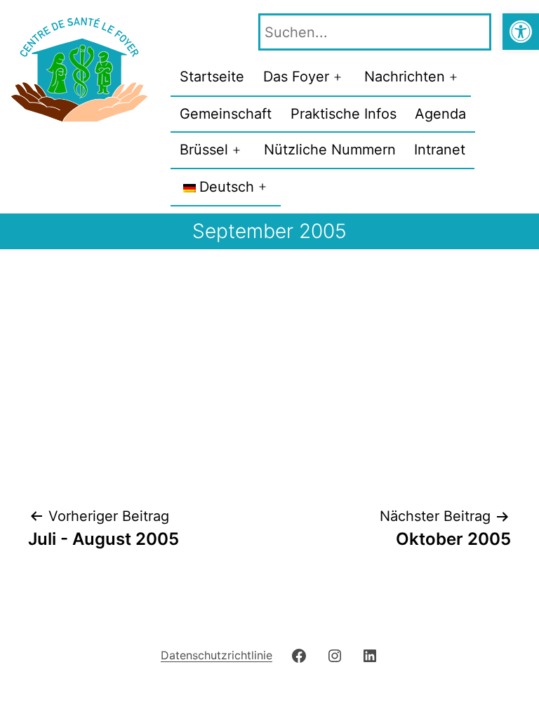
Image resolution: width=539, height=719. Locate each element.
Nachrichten (404, 76)
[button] (521, 31)
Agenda (440, 113)
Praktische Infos (344, 113)
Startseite (212, 76)
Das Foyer (296, 76)
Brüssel (204, 149)
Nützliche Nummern (330, 149)
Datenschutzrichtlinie (216, 655)
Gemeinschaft (226, 113)
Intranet (439, 149)
